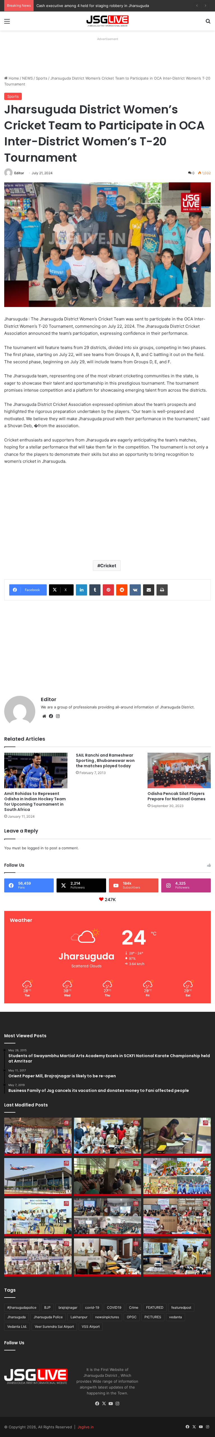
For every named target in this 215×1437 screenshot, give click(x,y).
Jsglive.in (86, 1427)
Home (13, 78)
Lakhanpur (79, 1317)
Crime (133, 1307)
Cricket (108, 565)
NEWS (27, 78)
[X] (104, 1403)
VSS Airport (91, 1326)
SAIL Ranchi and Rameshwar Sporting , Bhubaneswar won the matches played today (105, 760)
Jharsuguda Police (48, 1317)
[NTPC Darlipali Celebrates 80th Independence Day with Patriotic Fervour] (38, 1217)
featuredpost (181, 1307)
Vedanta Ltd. (17, 1326)
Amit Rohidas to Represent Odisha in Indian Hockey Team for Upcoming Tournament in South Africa (35, 801)
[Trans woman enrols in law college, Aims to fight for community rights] (177, 1137)
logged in (35, 848)
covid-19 (92, 1307)
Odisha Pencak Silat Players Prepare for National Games (176, 796)
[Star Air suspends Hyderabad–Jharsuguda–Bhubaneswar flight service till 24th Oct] (38, 1177)
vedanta (175, 1317)
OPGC (132, 1317)
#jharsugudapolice (21, 1307)
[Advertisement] (106, 55)
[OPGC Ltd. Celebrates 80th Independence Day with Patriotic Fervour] (177, 1177)
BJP (47, 1307)
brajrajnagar (68, 1307)
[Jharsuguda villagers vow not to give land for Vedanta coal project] (107, 1177)
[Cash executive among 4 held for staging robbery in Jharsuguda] (107, 1137)
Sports (41, 78)
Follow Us (14, 1343)
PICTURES (152, 1317)
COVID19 (114, 1307)
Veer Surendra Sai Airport (54, 1326)
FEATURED (154, 1307)
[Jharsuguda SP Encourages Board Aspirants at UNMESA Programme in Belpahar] (177, 1217)
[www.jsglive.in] (107, 21)
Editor (19, 173)
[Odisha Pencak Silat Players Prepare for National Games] (179, 770)
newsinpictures (107, 1317)
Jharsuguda (16, 1317)
